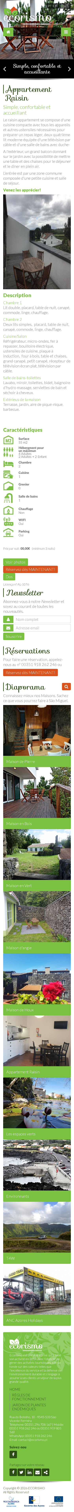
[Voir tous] (66, 686)
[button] (4, 69)
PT (50, 6)
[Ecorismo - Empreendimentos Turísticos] (25, 1345)
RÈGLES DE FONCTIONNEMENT (29, 1397)
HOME (15, 1389)
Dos (9, 576)
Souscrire (14, 636)
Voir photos (15, 562)
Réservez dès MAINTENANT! (30, 569)
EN (55, 6)
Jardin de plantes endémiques (29, 1407)
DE (67, 6)
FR (61, 6)
